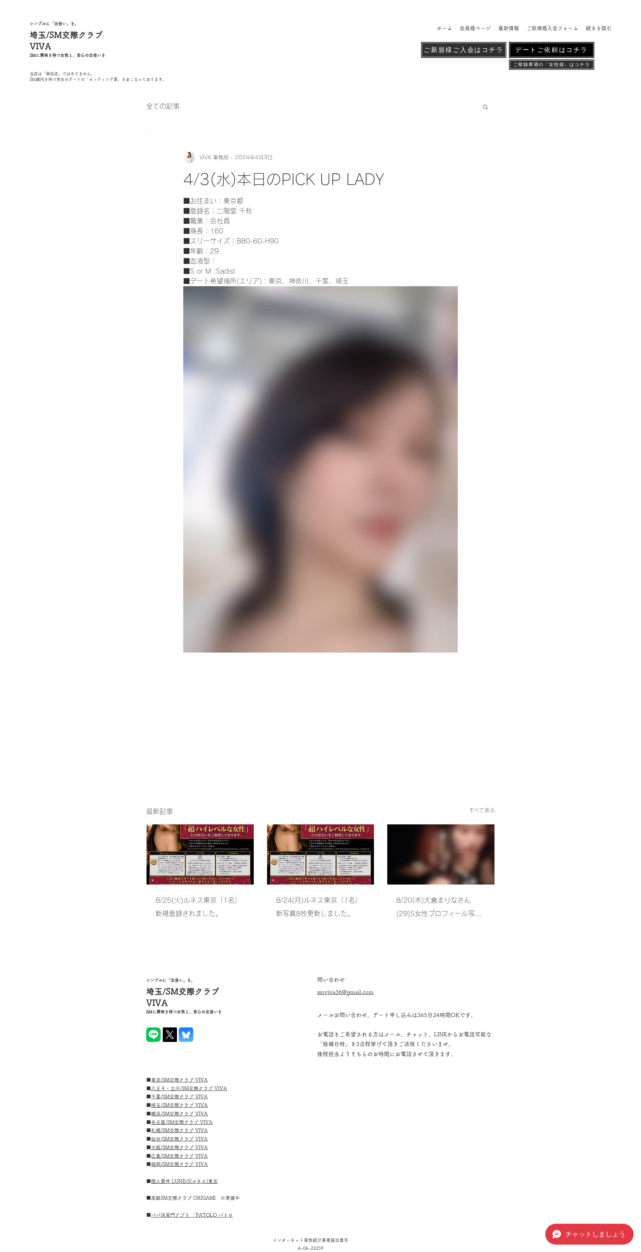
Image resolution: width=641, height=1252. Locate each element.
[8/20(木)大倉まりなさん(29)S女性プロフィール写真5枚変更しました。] (440, 854)
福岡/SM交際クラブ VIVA (179, 1164)
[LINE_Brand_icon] (153, 1034)
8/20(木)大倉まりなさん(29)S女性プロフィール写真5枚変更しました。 (438, 908)
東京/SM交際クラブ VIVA (179, 1080)
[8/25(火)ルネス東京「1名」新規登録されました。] (200, 854)
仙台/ (156, 1139)
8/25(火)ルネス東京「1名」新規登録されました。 (198, 907)
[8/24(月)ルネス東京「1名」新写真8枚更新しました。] (320, 854)
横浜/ (156, 1113)
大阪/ (156, 1147)
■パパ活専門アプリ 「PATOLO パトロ (192, 1215)
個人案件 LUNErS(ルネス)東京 (184, 1181)
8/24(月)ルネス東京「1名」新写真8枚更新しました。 (319, 907)
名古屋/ (159, 1122)
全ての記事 (163, 106)
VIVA (220, 1088)
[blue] (186, 1034)
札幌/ (156, 1130)
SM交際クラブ (198, 1088)
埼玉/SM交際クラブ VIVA (179, 1105)
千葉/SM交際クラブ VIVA (179, 1096)
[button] (485, 106)
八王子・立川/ (166, 1088)
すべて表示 (482, 810)
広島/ (156, 1156)
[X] (169, 1034)
